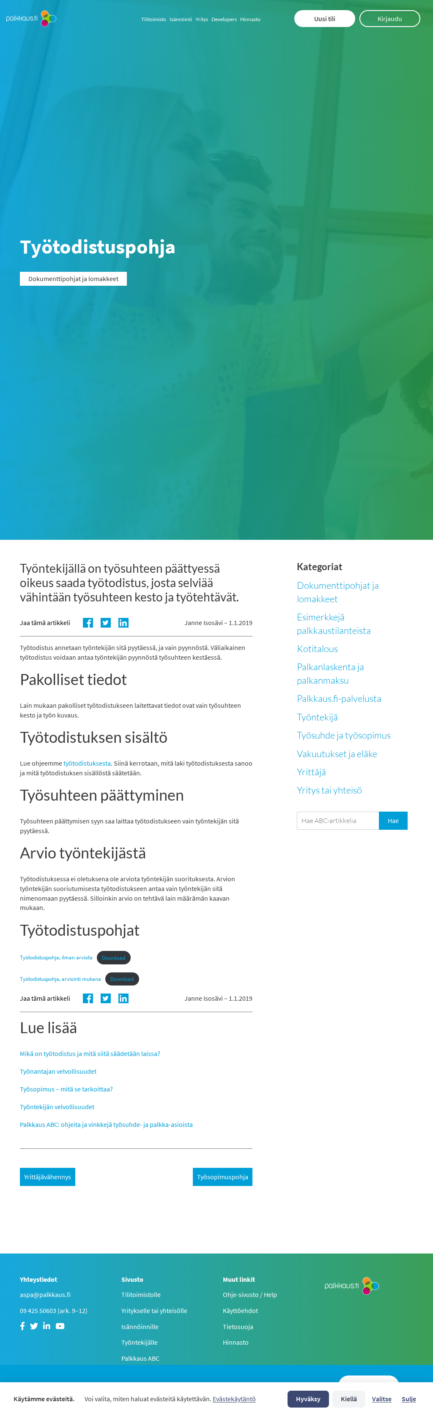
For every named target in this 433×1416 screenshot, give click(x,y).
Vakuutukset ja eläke (337, 753)
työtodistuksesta (87, 763)
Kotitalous (317, 648)
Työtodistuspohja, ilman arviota (56, 957)
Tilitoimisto (153, 19)
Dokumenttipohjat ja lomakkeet (338, 591)
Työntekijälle (139, 1342)
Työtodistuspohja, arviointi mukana (60, 978)
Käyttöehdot (240, 1310)
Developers (224, 19)
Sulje (409, 1398)
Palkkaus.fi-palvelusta (339, 698)
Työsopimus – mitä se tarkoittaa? (66, 1089)
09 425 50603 (38, 1310)
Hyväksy (308, 1398)
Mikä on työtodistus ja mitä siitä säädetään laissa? (90, 1053)
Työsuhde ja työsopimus (344, 735)
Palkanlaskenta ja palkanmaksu (330, 673)
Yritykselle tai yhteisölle (154, 1310)
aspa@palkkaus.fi (45, 1294)
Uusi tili (324, 18)
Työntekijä (317, 717)
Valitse (382, 1398)
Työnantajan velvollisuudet (58, 1071)
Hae (393, 820)
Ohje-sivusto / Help (250, 1294)
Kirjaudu (390, 18)
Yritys (201, 19)
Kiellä (349, 1398)
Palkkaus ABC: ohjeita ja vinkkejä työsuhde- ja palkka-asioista (106, 1124)
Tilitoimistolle (141, 1294)
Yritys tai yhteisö (329, 790)
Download (113, 957)
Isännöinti (181, 19)
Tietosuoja (238, 1326)
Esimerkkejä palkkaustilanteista (334, 623)
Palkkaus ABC (140, 1358)
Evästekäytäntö (234, 1398)
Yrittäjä (311, 771)
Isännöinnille (140, 1326)
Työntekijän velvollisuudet (57, 1106)
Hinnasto (250, 19)
